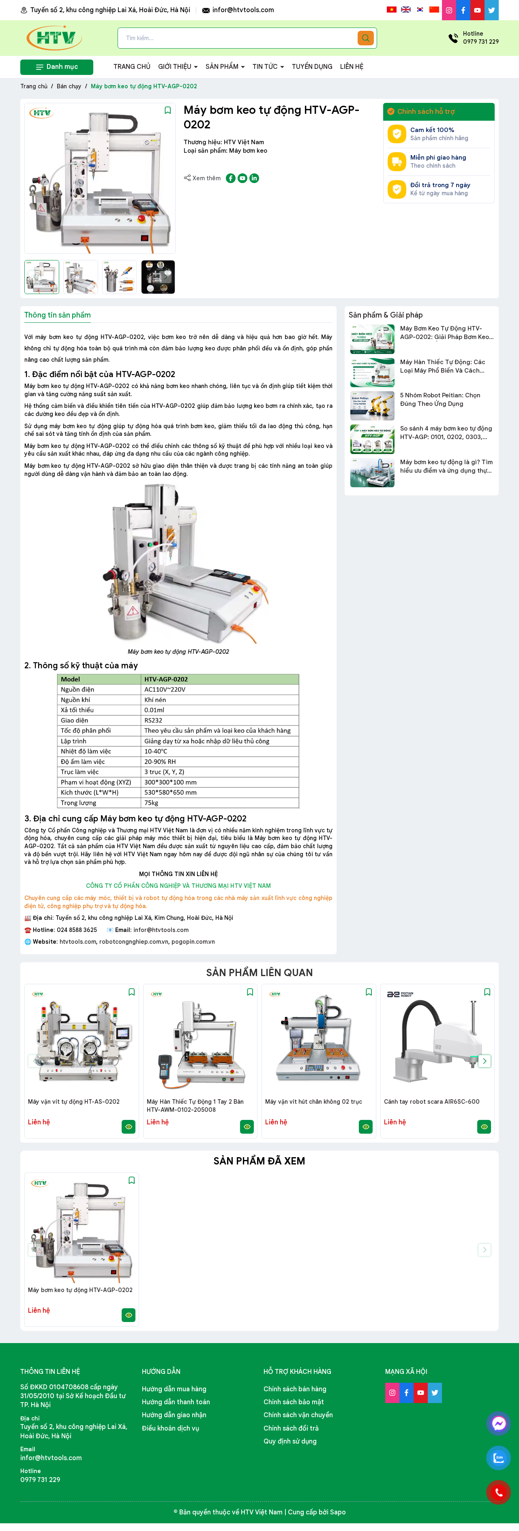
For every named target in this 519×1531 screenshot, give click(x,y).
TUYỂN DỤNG (312, 67)
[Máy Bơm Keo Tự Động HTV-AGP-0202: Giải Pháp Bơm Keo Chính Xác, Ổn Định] (372, 339)
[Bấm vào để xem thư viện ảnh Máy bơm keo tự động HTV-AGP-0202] (100, 178)
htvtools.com (78, 941)
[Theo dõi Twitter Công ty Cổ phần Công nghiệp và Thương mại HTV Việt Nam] (492, 10)
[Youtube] (242, 178)
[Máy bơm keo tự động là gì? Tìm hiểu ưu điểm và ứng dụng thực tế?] (372, 472)
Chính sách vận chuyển (298, 1415)
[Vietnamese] (392, 10)
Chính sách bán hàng (295, 1389)
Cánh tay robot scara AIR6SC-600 (432, 1101)
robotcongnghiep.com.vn (133, 941)
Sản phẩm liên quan (259, 973)
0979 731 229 (40, 1480)
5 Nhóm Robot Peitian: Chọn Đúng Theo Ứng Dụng (440, 399)
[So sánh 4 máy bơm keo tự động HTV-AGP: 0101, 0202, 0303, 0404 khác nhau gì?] (372, 439)
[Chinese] (434, 10)
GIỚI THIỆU (175, 67)
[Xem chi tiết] (128, 1127)
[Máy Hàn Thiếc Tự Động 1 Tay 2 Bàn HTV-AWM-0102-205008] (200, 1041)
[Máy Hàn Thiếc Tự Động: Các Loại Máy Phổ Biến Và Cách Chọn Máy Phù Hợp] (372, 372)
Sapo (338, 1512)
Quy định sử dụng (290, 1441)
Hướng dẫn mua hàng (174, 1389)
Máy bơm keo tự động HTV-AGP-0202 (80, 1290)
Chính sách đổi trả (291, 1428)
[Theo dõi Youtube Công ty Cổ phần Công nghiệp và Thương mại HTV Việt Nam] (477, 10)
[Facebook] (231, 178)
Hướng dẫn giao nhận (174, 1415)
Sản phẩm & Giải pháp (386, 315)
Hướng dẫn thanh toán (176, 1402)
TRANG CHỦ (132, 67)
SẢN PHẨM (223, 67)
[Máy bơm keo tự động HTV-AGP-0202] (81, 1230)
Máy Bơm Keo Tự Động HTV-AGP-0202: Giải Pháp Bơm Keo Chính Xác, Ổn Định (444, 333)
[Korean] (420, 10)
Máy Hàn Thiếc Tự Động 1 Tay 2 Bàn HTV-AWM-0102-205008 (195, 1105)
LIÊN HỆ (351, 67)
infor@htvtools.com (242, 10)
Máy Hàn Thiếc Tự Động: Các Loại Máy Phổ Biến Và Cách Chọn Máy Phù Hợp (442, 366)
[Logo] (54, 37)
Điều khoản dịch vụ (170, 1428)
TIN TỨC (266, 67)
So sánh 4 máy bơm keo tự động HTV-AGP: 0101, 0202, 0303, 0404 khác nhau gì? (446, 433)
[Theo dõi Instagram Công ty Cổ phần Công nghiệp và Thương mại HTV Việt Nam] (449, 10)
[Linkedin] (254, 178)
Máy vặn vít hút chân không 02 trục (313, 1101)
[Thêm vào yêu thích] (168, 110)
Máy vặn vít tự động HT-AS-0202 (74, 1101)
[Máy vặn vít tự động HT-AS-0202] (81, 1041)
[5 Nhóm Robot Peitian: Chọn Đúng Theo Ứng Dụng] (372, 405)
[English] (406, 10)
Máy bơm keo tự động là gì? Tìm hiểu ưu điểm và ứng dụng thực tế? (446, 466)
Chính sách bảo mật (294, 1402)
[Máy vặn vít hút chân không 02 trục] (319, 1041)
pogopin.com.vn (193, 941)
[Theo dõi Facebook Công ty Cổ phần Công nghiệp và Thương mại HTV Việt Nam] (463, 10)
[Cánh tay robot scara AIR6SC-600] (437, 1041)
